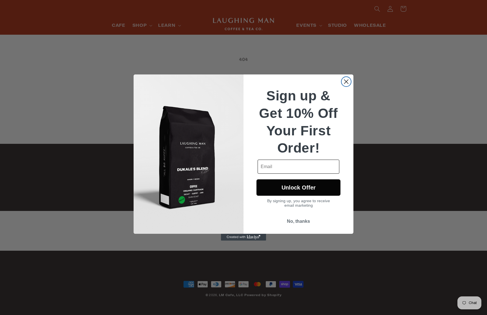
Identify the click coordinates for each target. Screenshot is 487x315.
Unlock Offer (299, 187)
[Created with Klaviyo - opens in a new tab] (243, 237)
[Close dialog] (346, 82)
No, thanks (298, 221)
